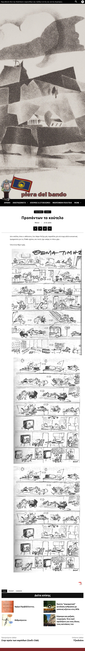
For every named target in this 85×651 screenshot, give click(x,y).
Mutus (37, 223)
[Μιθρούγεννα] (8, 620)
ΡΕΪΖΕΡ (11, 591)
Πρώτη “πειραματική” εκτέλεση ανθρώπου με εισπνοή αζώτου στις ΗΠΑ (68, 606)
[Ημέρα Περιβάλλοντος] (8, 607)
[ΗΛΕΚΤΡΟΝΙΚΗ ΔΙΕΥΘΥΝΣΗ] (50, 228)
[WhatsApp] (45, 228)
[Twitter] (40, 228)
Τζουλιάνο (78, 640)
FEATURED (38, 212)
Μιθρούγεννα (20, 620)
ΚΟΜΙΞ (48, 212)
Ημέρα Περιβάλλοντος (24, 607)
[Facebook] (82, 1)
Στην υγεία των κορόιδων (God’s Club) (20, 640)
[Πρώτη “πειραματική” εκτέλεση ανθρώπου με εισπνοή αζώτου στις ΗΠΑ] (50, 607)
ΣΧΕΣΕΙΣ (19, 591)
